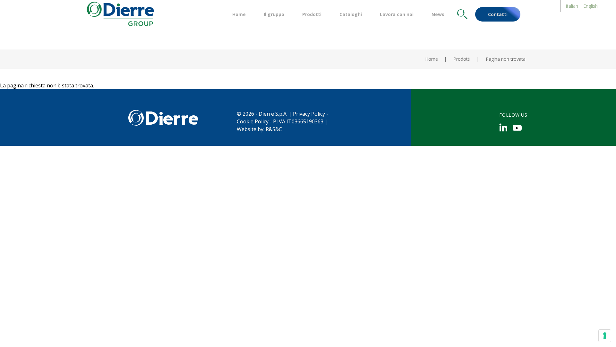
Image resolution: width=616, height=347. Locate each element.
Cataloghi (350, 14)
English (590, 6)
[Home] (119, 13)
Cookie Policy (253, 121)
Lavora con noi (397, 14)
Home (239, 14)
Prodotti (311, 14)
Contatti (498, 14)
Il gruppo (274, 14)
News (438, 14)
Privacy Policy (309, 113)
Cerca (462, 14)
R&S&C (274, 129)
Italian (572, 6)
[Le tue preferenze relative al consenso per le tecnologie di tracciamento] (605, 336)
